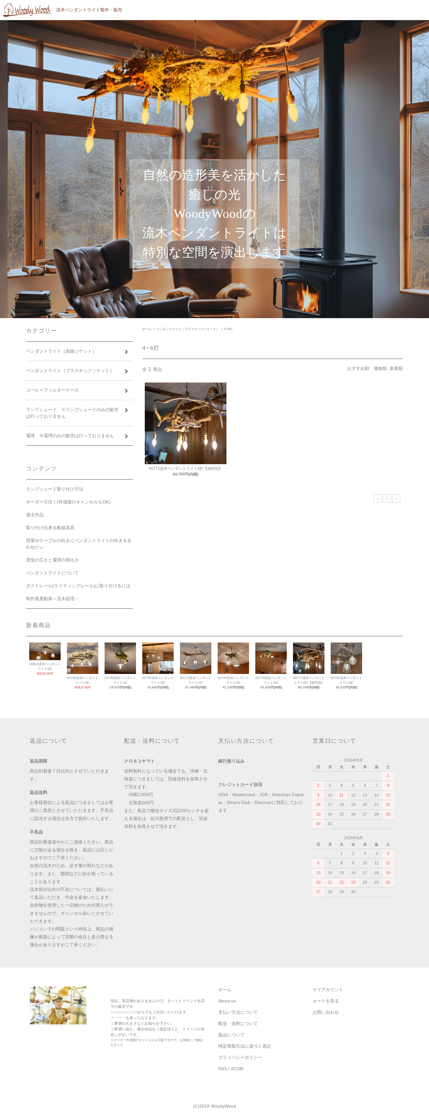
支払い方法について (238, 1012)
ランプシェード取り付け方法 (54, 488)
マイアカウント (327, 989)
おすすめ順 (358, 368)
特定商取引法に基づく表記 (244, 1046)
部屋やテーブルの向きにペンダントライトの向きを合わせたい (79, 544)
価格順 (380, 368)
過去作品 (35, 514)
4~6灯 (228, 329)
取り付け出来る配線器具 (50, 527)
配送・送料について (238, 1023)
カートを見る (325, 1000)
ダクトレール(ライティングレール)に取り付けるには (78, 585)
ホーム (147, 329)
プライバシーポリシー (240, 1057)
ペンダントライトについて (52, 572)
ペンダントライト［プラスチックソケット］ (187, 329)
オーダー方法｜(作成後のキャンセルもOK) (68, 501)
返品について (231, 1034)
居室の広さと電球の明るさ (52, 559)
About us (227, 1000)
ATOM (237, 1068)
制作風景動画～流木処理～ (52, 598)
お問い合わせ (325, 1012)
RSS (222, 1068)
